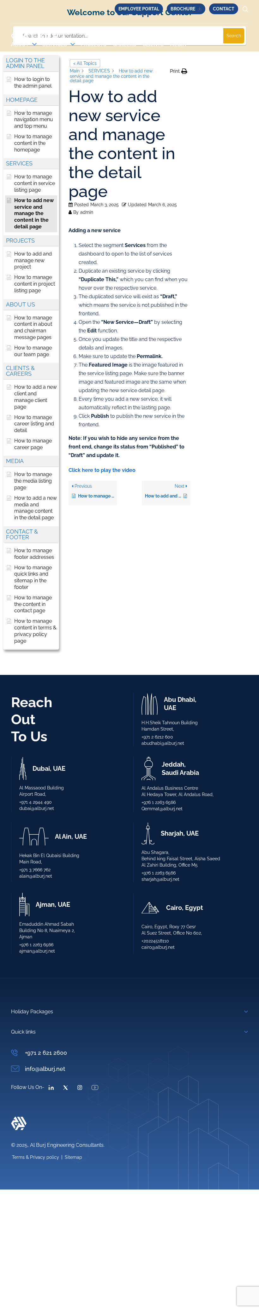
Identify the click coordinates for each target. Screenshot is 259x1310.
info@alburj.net (45, 1069)
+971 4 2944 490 (35, 802)
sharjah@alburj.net (160, 879)
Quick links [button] (23, 1032)
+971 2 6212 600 (157, 736)
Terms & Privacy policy (35, 1157)
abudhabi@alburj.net (163, 743)
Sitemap (73, 1157)
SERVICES (54, 44)
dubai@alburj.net (36, 808)
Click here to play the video (102, 470)
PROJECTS (93, 44)
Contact (223, 8)
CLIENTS (153, 44)
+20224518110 (155, 940)
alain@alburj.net (35, 876)
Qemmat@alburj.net (162, 808)
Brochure (183, 8)
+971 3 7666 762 (35, 869)
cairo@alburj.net (158, 947)
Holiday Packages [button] (32, 1012)
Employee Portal (138, 8)
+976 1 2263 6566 (159, 802)
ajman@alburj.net (37, 951)
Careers (124, 44)
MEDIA (178, 44)
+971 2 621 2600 (46, 1052)
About (20, 44)
